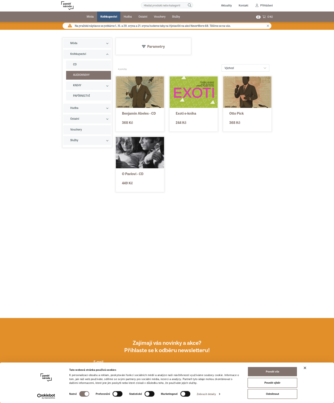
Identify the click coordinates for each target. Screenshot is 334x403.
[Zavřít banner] (305, 368)
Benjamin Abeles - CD (139, 113)
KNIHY (77, 85)
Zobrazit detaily (206, 394)
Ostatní (142, 16)
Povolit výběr (272, 382)
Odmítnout (272, 393)
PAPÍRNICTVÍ (81, 96)
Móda (90, 16)
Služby (176, 16)
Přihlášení (266, 5)
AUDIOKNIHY (81, 75)
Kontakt (243, 5)
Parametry (156, 46)
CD (75, 64)
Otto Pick (236, 113)
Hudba (128, 16)
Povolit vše (272, 371)
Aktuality (226, 5)
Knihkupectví (108, 16)
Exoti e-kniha (186, 113)
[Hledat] (189, 5)
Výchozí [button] (229, 68)
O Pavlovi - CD (133, 173)
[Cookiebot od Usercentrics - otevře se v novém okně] (46, 396)
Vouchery (159, 16)
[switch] (117, 394)
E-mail (98, 361)
